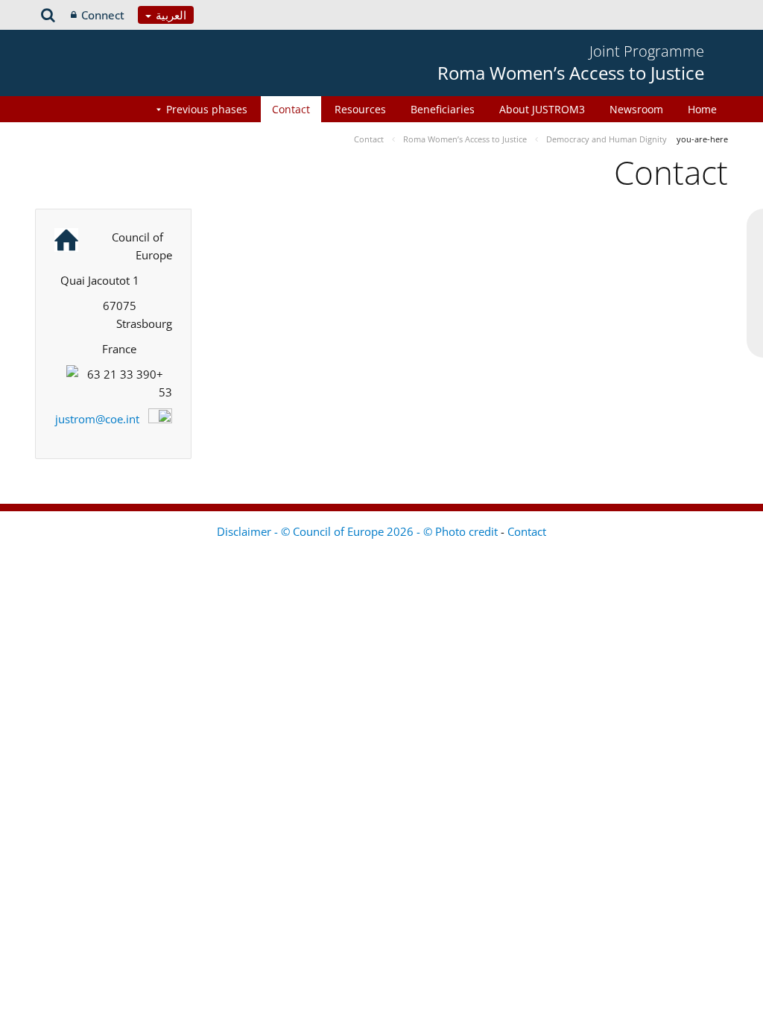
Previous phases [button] (206, 109)
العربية (169, 14)
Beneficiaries (443, 109)
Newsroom (636, 109)
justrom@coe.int (97, 418)
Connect (102, 14)
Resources (360, 109)
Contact (291, 109)
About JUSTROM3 (542, 109)
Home (702, 109)
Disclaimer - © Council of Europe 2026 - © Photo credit (359, 531)
